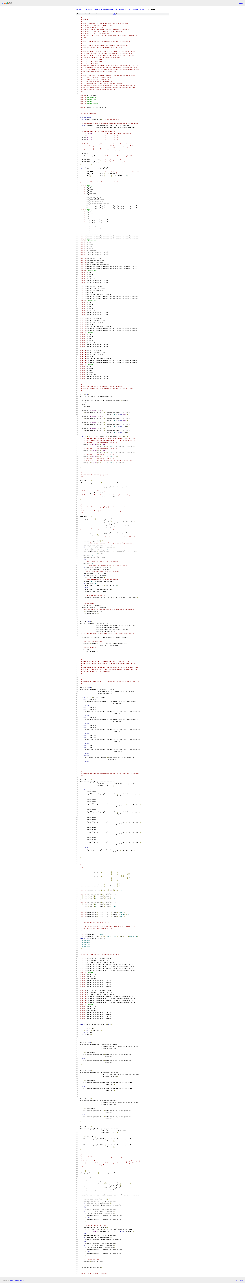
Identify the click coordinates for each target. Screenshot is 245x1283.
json (241, 1280)
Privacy (17, 1280)
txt (237, 1280)
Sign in (241, 3)
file (114, 14)
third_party (87, 9)
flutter (78, 9)
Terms (22, 1280)
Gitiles (11, 1280)
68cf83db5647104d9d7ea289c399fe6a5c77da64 (125, 9)
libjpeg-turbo (99, 9)
